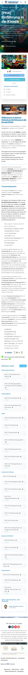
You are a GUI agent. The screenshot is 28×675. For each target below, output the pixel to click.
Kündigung (20, 671)
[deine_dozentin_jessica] (5, 606)
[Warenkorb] (25, 2)
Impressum (7, 669)
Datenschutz (15, 669)
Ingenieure (4, 7)
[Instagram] (9, 627)
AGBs (22, 669)
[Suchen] (21, 2)
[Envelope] (18, 627)
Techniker (4, 9)
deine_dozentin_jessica (16, 606)
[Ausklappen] (3, 374)
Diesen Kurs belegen (15, 79)
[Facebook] (12, 627)
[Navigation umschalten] (2, 2)
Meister (11, 7)
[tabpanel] (14, 232)
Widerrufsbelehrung (10, 671)
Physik (17, 7)
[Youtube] (15, 627)
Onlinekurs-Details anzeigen (9, 41)
